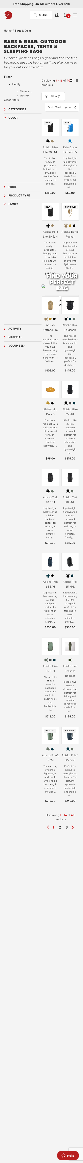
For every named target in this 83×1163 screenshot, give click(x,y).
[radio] (48, 141)
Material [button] (15, 337)
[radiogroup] (50, 141)
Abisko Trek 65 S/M (50, 584)
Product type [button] (19, 195)
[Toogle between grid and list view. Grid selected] (74, 81)
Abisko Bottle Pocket (70, 234)
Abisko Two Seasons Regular (70, 671)
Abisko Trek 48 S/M (50, 500)
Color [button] (13, 118)
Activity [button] (14, 328)
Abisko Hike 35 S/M (50, 668)
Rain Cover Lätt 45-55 (70, 150)
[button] (66, 15)
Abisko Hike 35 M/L (70, 412)
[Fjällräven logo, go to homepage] (16, 15)
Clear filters (11, 100)
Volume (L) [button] (16, 345)
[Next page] (74, 827)
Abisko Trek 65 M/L (70, 584)
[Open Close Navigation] (75, 15)
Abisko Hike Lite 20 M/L (50, 150)
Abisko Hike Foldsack (70, 327)
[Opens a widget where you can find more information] (68, 1156)
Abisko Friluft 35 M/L (50, 758)
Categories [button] (17, 109)
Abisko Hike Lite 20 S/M (50, 234)
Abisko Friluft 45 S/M (70, 758)
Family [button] (13, 204)
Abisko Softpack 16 (50, 327)
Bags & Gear (23, 30)
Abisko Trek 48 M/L (70, 500)
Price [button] (12, 187)
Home (8, 30)
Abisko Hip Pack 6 (50, 412)
